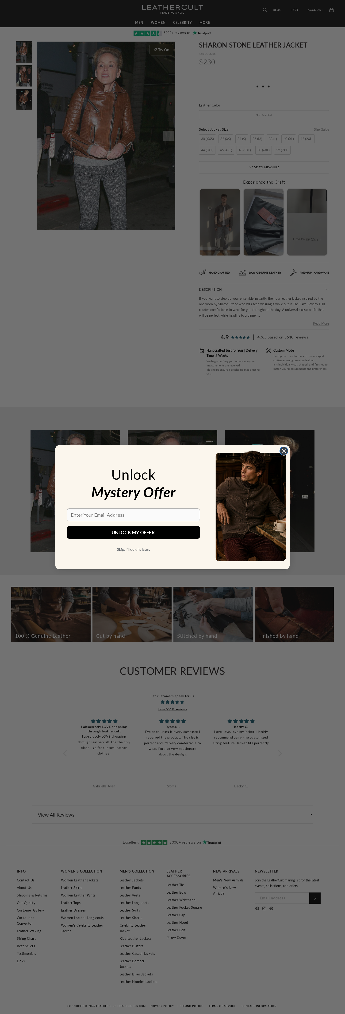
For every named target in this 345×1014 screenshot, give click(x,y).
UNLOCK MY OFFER (133, 532)
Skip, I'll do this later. (133, 549)
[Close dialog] (284, 451)
